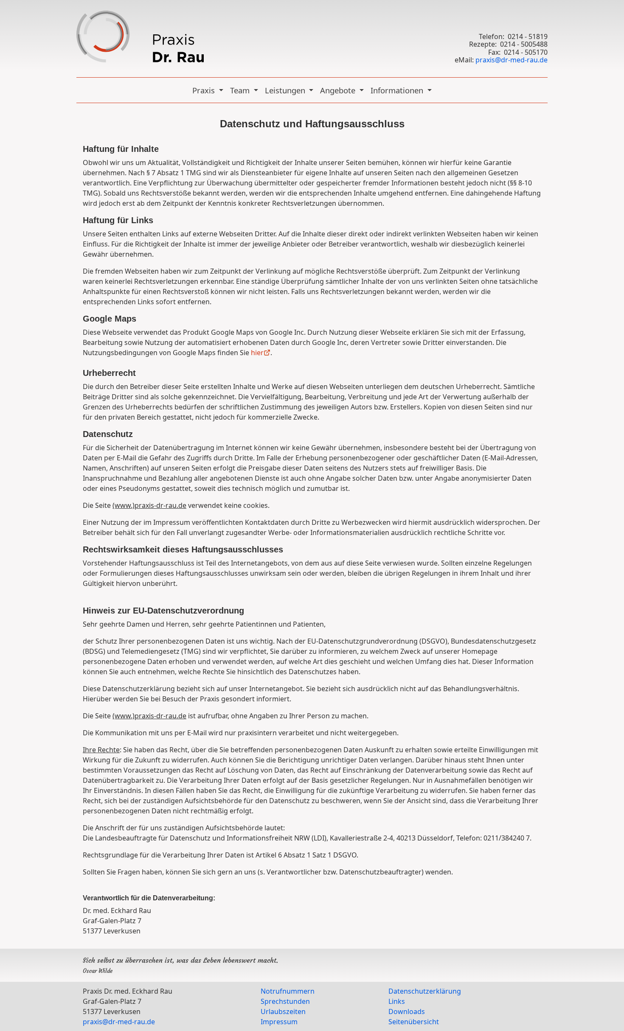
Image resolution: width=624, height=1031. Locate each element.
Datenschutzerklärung (424, 991)
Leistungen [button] (286, 90)
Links (396, 1001)
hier (257, 352)
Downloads (406, 1011)
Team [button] (241, 90)
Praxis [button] (204, 90)
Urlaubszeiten (283, 1011)
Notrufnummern (288, 991)
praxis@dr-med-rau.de (511, 59)
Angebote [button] (338, 90)
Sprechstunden (285, 1001)
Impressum (279, 1021)
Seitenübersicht (413, 1021)
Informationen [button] (398, 90)
